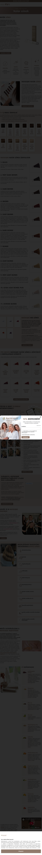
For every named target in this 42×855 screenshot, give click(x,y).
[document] (21, 427)
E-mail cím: (24, 426)
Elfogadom (21, 851)
